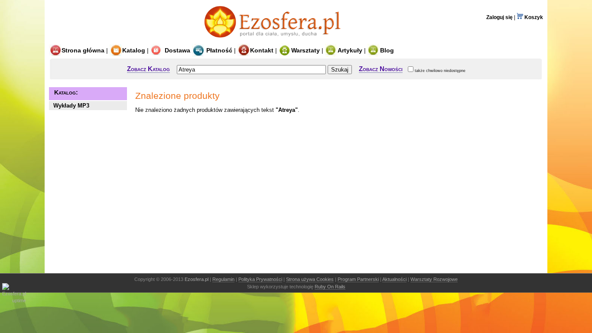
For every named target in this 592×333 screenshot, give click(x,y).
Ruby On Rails (330, 286)
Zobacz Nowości (381, 68)
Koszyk (533, 17)
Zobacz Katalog (148, 68)
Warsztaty (305, 50)
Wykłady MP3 (71, 105)
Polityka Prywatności (260, 279)
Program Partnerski (358, 279)
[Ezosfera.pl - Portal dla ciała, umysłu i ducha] (275, 40)
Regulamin (223, 279)
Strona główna (83, 50)
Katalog (133, 50)
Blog (387, 50)
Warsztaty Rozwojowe (434, 279)
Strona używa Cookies (310, 279)
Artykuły (350, 50)
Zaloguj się (499, 17)
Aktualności (394, 279)
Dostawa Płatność (197, 50)
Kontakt (261, 50)
